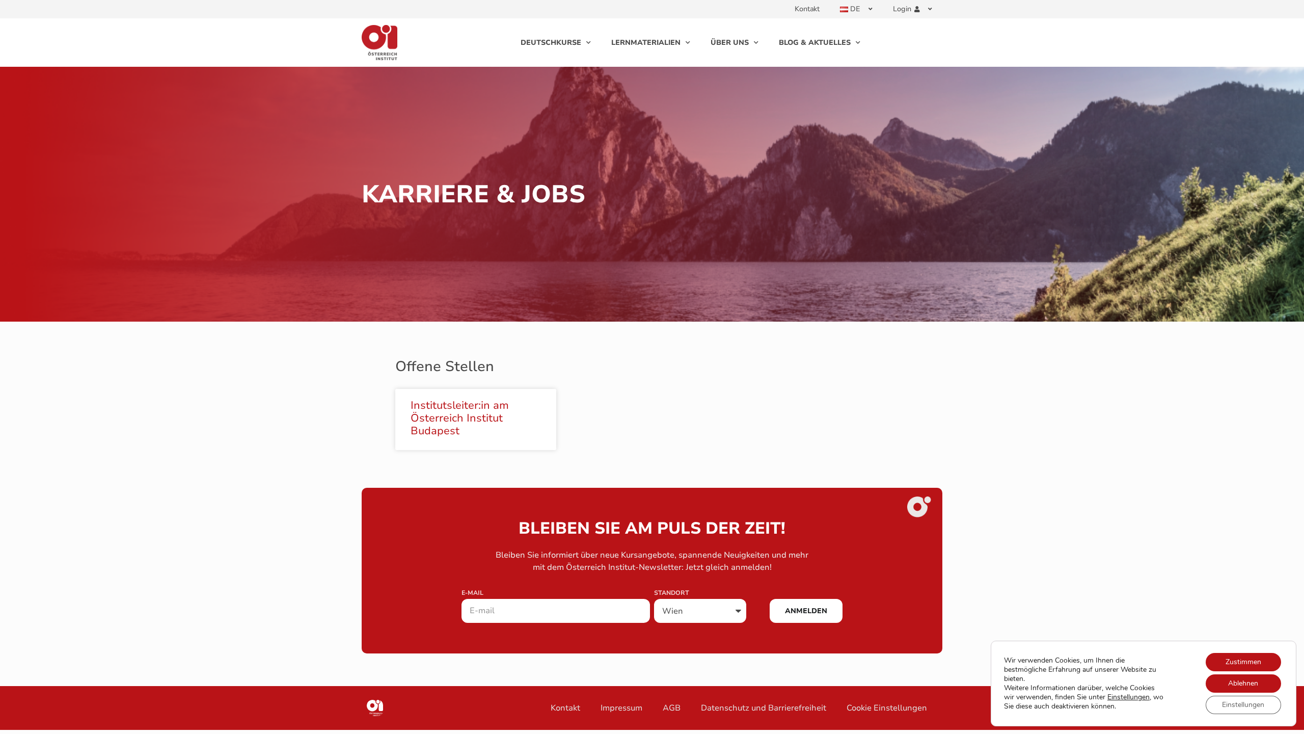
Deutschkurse (551, 42)
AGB (672, 708)
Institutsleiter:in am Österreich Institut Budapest (460, 418)
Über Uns (730, 42)
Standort (671, 593)
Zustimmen (1243, 662)
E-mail (472, 593)
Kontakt (807, 9)
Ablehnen (1243, 683)
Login (902, 9)
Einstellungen (1128, 697)
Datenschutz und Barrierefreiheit (763, 708)
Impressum (621, 708)
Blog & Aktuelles (815, 42)
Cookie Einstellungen (887, 708)
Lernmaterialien (646, 42)
